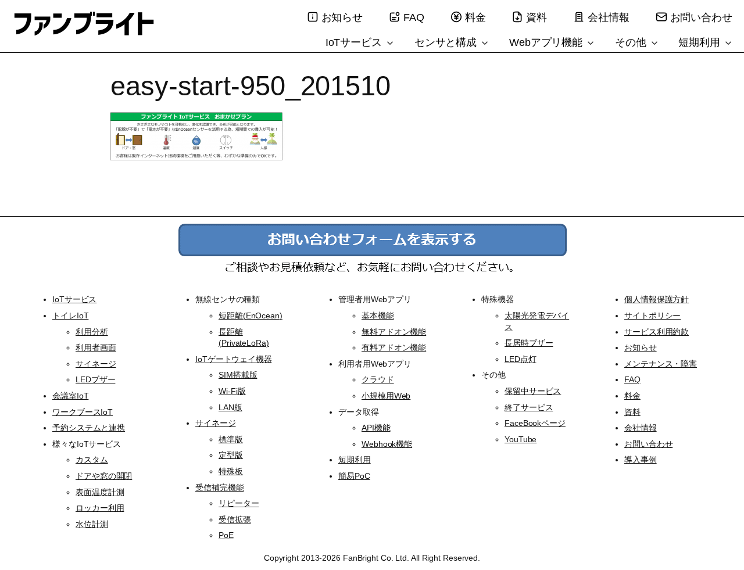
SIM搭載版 (238, 374)
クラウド (378, 379)
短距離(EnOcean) (250, 315)
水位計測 (92, 524)
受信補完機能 (219, 487)
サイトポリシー (652, 315)
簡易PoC (354, 476)
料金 (475, 17)
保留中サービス (533, 391)
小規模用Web (386, 395)
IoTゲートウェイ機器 (233, 359)
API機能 (376, 427)
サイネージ (96, 363)
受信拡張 (235, 519)
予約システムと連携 (88, 427)
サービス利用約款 (656, 331)
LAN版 (230, 407)
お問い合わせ (701, 17)
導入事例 (640, 459)
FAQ (413, 17)
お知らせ (342, 17)
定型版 (231, 455)
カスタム (92, 459)
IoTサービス (355, 42)
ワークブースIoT (82, 412)
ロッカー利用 (100, 507)
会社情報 (608, 17)
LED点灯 (520, 359)
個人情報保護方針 (656, 299)
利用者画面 (96, 347)
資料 (536, 17)
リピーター (239, 503)
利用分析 (92, 331)
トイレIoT (70, 315)
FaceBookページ (535, 423)
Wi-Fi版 (232, 391)
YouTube (520, 439)
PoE (226, 535)
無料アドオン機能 (394, 331)
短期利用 (700, 42)
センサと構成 (447, 42)
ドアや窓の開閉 (104, 476)
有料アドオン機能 (394, 347)
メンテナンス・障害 (660, 363)
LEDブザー (95, 379)
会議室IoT (70, 395)
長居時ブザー (529, 342)
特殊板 (231, 471)
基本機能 (378, 315)
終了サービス (529, 407)
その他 (632, 42)
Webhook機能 (387, 444)
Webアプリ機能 (547, 42)
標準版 (231, 439)
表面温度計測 (100, 492)
